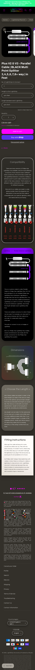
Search (6, 575)
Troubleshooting (9, 598)
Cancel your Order (10, 566)
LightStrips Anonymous (14, 652)
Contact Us (8, 603)
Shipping (4, 125)
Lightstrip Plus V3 (18, 20)
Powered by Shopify (27, 652)
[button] (4, 10)
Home (5, 20)
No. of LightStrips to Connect (11, 82)
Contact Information (11, 607)
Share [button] (6, 148)
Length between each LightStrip (12, 100)
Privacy (6, 589)
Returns (6, 580)
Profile (6, 571)
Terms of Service (9, 594)
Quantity (4, 113)
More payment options (17, 142)
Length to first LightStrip (9, 91)
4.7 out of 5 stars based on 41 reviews (17, 493)
